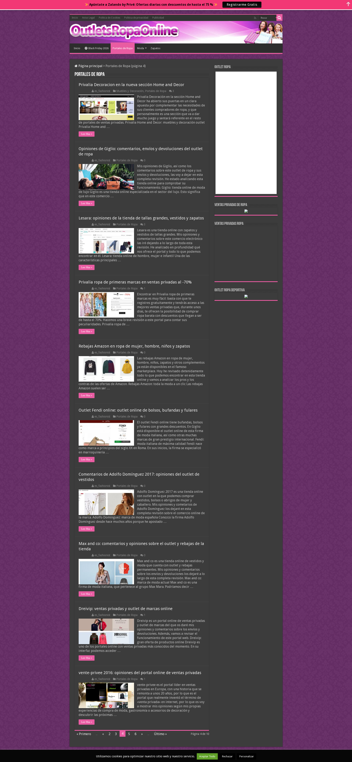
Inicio (75, 17)
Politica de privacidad (136, 17)
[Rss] (255, 18)
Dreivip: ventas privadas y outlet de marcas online (126, 608)
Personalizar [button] (246, 756)
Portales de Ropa (123, 48)
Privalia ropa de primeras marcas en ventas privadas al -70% (135, 282)
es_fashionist (102, 91)
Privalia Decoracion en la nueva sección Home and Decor (131, 84)
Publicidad (158, 17)
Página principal (90, 66)
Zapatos (155, 48)
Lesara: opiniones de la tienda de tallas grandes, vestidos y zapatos (141, 218)
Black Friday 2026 (98, 48)
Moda (140, 48)
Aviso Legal (88, 17)
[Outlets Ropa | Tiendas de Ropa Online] (88, 32)
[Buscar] (279, 18)
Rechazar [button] (227, 756)
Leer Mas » (86, 134)
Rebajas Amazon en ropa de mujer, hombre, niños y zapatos (134, 346)
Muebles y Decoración (130, 91)
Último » (160, 734)
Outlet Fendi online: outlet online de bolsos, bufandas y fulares (138, 410)
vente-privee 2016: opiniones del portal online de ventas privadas (140, 672)
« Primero (84, 734)
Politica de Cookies (109, 17)
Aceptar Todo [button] (207, 756)
